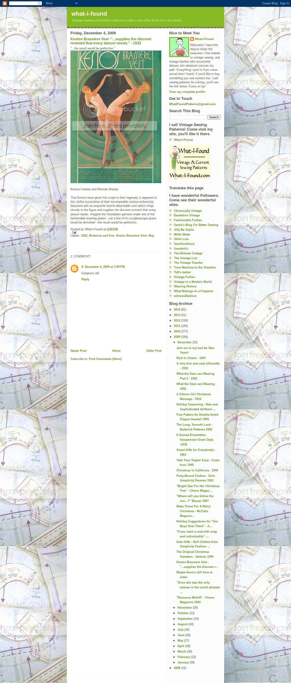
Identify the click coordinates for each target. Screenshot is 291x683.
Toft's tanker (182, 272)
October (184, 613)
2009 (177, 337)
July (181, 629)
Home (116, 350)
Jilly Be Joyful (184, 229)
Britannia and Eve (101, 235)
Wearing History (185, 286)
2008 (177, 668)
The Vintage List (185, 258)
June (181, 635)
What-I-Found (204, 39)
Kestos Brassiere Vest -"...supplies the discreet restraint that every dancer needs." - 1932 (110, 41)
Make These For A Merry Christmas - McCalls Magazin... (193, 511)
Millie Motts (182, 234)
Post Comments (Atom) (105, 359)
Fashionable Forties (188, 220)
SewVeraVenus (184, 243)
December (185, 342)
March (182, 651)
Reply (85, 279)
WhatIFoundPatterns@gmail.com (192, 104)
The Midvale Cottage (188, 253)
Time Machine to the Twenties (195, 267)
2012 (177, 320)
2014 (177, 309)
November (185, 607)
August (183, 624)
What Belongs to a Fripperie (193, 291)
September (186, 618)
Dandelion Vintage (187, 215)
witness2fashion (185, 296)
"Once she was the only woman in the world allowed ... (198, 587)
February (184, 657)
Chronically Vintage (188, 210)
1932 (84, 235)
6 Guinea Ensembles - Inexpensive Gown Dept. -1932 (195, 439)
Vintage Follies (184, 277)
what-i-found (89, 13)
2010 (177, 331)
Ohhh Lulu (181, 239)
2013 (177, 315)
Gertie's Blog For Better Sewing (196, 225)
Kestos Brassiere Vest (131, 235)
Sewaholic (181, 248)
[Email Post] (115, 232)
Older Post (153, 350)
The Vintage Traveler (188, 262)
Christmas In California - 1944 (197, 470)
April (181, 646)
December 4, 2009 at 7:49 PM (105, 266)
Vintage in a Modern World (193, 281)
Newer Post (78, 350)
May (151, 235)
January (184, 662)
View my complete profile (187, 92)
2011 (177, 326)
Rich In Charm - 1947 (191, 358)
